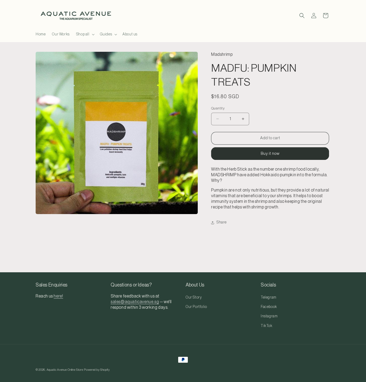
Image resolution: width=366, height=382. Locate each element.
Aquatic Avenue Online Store (65, 369)
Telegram (269, 297)
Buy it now (270, 154)
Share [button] (221, 222)
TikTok (266, 326)
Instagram (269, 316)
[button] (85, 34)
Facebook (269, 307)
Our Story (194, 297)
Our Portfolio (196, 307)
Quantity (218, 108)
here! (58, 296)
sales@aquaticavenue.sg (135, 302)
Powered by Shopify (97, 369)
